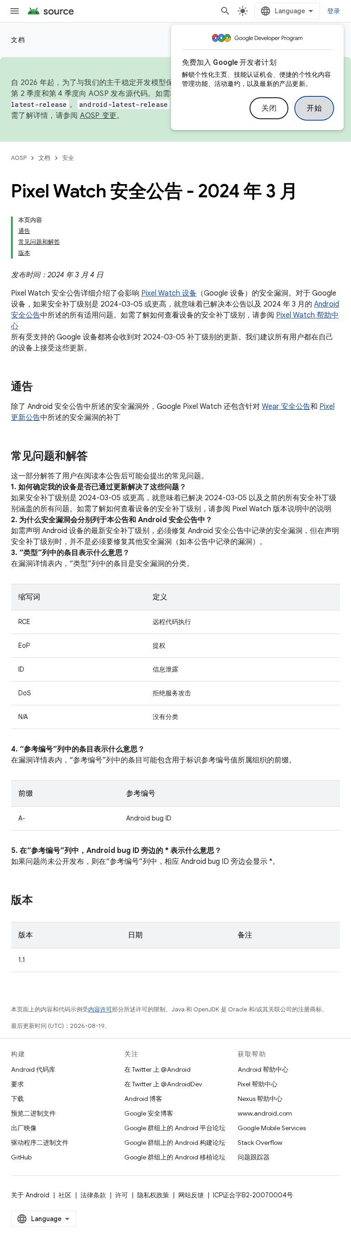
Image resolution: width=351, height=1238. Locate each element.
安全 (68, 158)
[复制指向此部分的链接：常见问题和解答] (97, 456)
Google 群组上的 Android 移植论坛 (174, 1157)
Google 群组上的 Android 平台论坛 (174, 1128)
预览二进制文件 (33, 1113)
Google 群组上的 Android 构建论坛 (174, 1142)
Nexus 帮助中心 (260, 1099)
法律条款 (93, 1195)
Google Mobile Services (272, 1128)
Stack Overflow (260, 1142)
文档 (18, 40)
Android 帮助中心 (263, 1069)
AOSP (19, 158)
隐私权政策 (153, 1195)
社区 (64, 1195)
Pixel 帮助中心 (257, 1084)
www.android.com (265, 1113)
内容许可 (100, 1009)
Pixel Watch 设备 (169, 293)
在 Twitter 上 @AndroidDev (163, 1084)
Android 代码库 (33, 1069)
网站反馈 (191, 1195)
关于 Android (30, 1195)
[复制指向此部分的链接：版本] (42, 900)
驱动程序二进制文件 (40, 1142)
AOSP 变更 (98, 115)
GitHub (21, 1157)
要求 (17, 1084)
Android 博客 (143, 1099)
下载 (17, 1099)
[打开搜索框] (225, 10)
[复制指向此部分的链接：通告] (42, 387)
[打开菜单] (14, 11)
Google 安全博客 (148, 1113)
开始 (314, 108)
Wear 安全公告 (286, 406)
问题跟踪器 (254, 1157)
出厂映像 (24, 1128)
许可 (121, 1195)
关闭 (269, 108)
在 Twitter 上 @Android (157, 1069)
